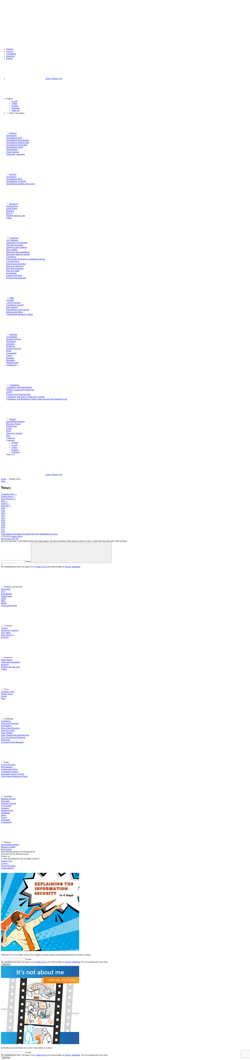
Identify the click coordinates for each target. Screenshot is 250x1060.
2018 (3, 527)
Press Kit (4, 637)
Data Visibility (7, 733)
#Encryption (6, 539)
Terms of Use (40, 567)
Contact (4, 628)
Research (5, 664)
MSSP (3, 603)
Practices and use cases (10, 667)
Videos (4, 669)
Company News (7, 691)
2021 (3, 520)
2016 (3, 532)
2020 (3, 522)
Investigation (6, 726)
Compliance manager (9, 771)
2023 (3, 515)
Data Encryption (8, 730)
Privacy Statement (72, 567)
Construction (6, 822)
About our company (14, 433)
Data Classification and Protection (15, 735)
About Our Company (10, 630)
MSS (3, 601)
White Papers (6, 660)
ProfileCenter (6, 596)
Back (3, 481)
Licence (4, 863)
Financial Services (8, 803)
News (8, 431)
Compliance (11, 54)
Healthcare (5, 813)
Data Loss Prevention (10, 723)
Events (9, 428)
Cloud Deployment (9, 605)
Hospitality (5, 820)
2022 (3, 517)
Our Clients (6, 633)
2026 (3, 508)
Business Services (8, 799)
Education (5, 801)
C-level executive (8, 764)
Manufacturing (7, 810)
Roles (11, 298)
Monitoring (5, 740)
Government (6, 806)
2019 (3, 524)
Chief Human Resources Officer (14, 776)
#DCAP (15, 539)
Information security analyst (12, 774)
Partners (9, 58)
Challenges (13, 238)
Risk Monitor (6, 594)
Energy (4, 817)
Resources (10, 56)
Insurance (5, 808)
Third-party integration (10, 662)
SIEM (3, 598)
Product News (17, 536)
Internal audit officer (9, 769)
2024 (3, 513)
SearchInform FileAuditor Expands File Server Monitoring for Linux (29, 534)
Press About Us (7, 635)
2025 (3, 510)
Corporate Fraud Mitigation (12, 742)
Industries (13, 334)
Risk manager (6, 767)
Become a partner (8, 847)
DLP (3, 591)
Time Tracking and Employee (13, 737)
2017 (3, 529)
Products (9, 49)
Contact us (10, 438)
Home (3, 479)
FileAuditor (6, 589)
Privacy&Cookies (8, 866)
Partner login (6, 849)
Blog (8, 435)
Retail (3, 815)
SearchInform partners (10, 844)
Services (9, 51)
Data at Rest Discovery (10, 728)
